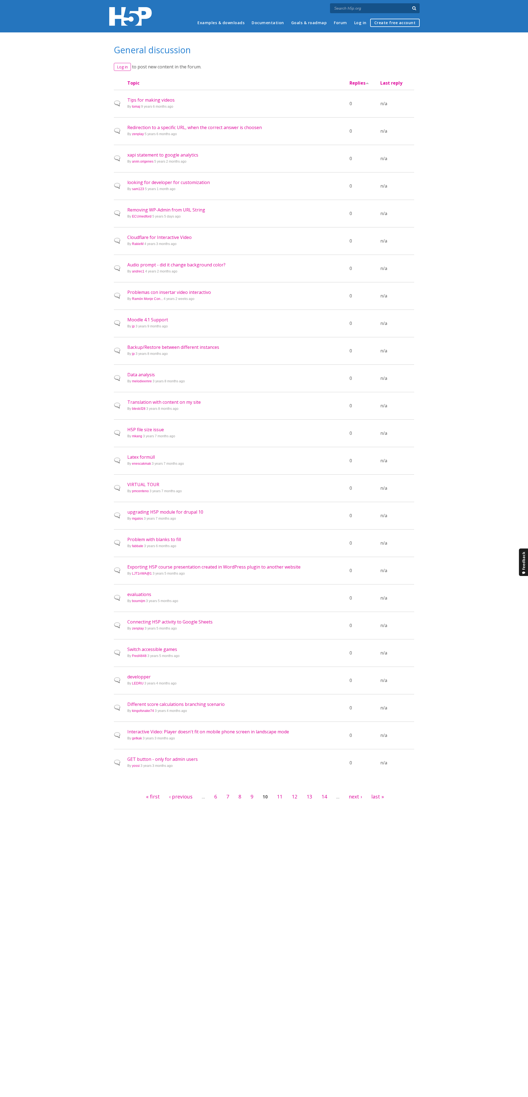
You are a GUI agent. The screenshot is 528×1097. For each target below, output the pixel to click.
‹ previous (181, 796)
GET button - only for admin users (162, 759)
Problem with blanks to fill (154, 539)
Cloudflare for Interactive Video (159, 237)
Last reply (391, 83)
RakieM (138, 244)
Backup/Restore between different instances (173, 347)
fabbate (137, 546)
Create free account (395, 22)
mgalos (137, 518)
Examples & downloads (220, 22)
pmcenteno (140, 491)
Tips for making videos (151, 100)
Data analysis (141, 375)
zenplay (138, 134)
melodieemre (142, 381)
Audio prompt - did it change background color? (176, 265)
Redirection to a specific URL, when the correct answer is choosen (194, 127)
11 (279, 796)
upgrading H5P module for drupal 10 (165, 512)
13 (309, 796)
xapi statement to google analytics (162, 155)
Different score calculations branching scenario (176, 704)
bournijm (138, 601)
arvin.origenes (142, 161)
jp (133, 326)
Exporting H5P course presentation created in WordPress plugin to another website (214, 567)
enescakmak (141, 464)
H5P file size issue (145, 430)
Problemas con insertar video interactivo (169, 292)
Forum (340, 22)
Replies (357, 83)
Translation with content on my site (164, 402)
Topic (133, 83)
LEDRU (138, 683)
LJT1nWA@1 (142, 573)
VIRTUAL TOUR (143, 484)
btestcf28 (138, 409)
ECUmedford (142, 216)
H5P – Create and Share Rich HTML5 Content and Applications (130, 16)
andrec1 (138, 271)
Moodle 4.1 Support (147, 320)
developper (139, 677)
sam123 (138, 189)
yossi (136, 766)
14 (324, 796)
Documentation (268, 22)
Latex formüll (141, 457)
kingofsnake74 (143, 711)
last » (377, 796)
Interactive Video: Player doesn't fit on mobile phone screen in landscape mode (208, 732)
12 (294, 796)
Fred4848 (139, 656)
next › (355, 796)
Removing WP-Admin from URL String (166, 210)
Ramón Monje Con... (147, 299)
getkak (137, 738)
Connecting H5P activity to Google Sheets (170, 622)
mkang (137, 436)
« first (153, 796)
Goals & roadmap (309, 22)
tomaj (136, 106)
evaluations (139, 594)
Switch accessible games (152, 649)
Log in (360, 22)
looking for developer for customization (168, 182)
